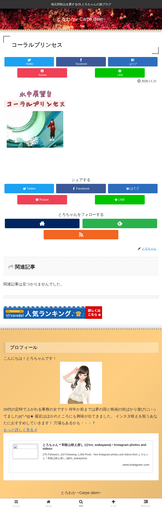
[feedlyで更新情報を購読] (119, 223)
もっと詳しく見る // (20, 430)
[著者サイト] (42, 223)
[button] (150, 400)
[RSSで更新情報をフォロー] (81, 234)
